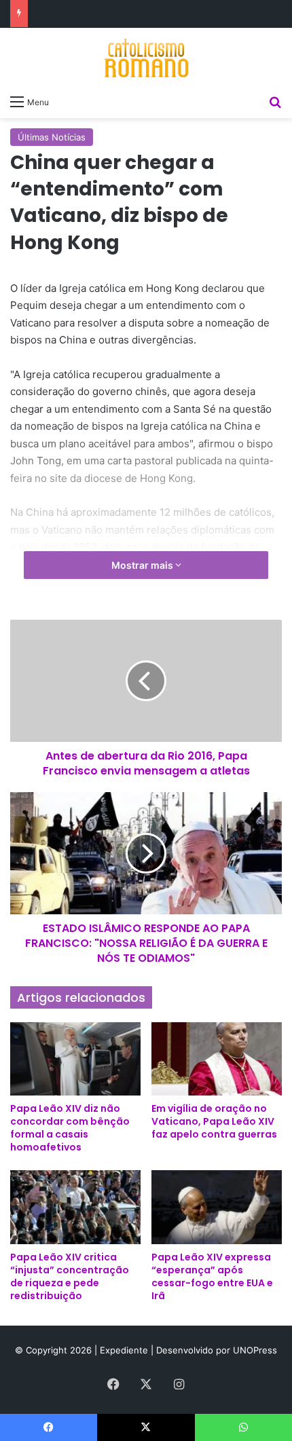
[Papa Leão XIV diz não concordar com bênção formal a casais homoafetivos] (75, 1059)
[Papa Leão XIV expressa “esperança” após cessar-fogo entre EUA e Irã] (216, 1206)
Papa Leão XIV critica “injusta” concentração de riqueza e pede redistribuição (69, 1276)
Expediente (125, 1350)
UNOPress (255, 1350)
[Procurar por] (275, 101)
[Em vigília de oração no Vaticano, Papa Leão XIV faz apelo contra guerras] (216, 1059)
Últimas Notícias (52, 137)
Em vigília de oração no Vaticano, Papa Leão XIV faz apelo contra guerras (214, 1121)
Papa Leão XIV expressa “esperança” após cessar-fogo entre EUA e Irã (212, 1276)
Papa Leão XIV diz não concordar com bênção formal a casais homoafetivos (70, 1128)
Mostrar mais (143, 565)
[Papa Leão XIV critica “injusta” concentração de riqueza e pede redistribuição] (75, 1206)
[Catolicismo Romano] (146, 57)
